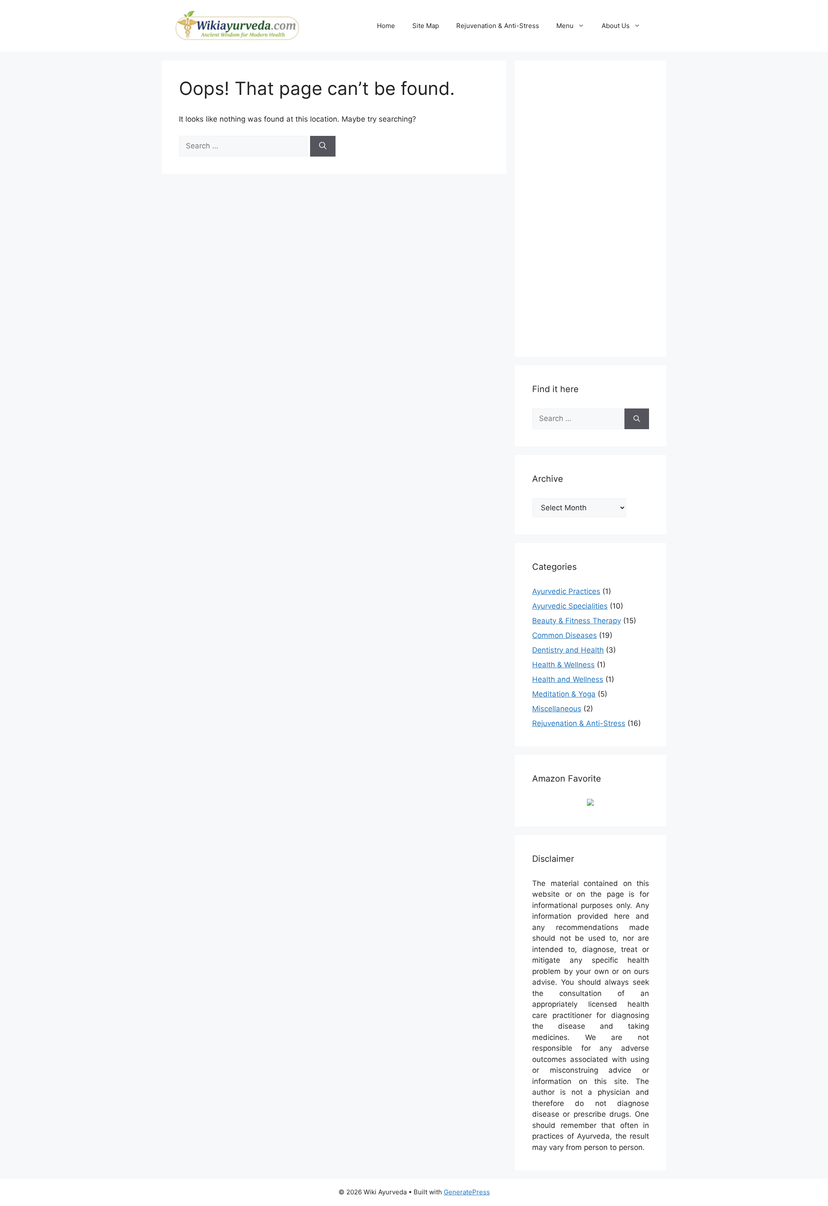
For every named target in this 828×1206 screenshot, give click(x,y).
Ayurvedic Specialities (570, 606)
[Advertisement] (597, 207)
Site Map (425, 26)
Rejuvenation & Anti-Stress (497, 26)
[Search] (323, 146)
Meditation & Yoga (564, 694)
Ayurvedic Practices (566, 591)
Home (386, 26)
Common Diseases (564, 635)
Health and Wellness (567, 679)
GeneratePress (467, 1192)
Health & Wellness (563, 664)
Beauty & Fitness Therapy (576, 620)
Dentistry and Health (568, 650)
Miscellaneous (556, 708)
